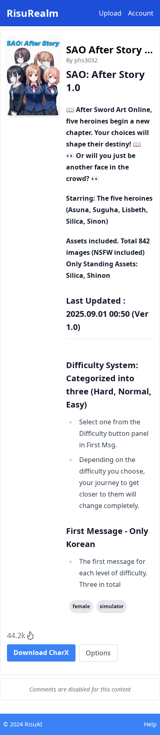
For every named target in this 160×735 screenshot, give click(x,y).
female (81, 606)
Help (150, 724)
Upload (110, 13)
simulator (111, 606)
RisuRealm (33, 13)
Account (140, 13)
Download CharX (41, 652)
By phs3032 (82, 60)
